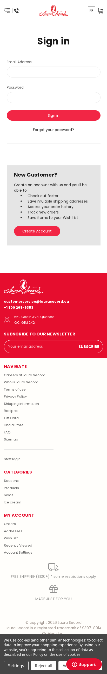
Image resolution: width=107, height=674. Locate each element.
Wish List (11, 538)
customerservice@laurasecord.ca (36, 301)
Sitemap (11, 439)
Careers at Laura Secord (24, 375)
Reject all (43, 666)
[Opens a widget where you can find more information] (84, 664)
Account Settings (18, 552)
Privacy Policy (15, 396)
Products (11, 487)
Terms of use (15, 389)
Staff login (12, 459)
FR (91, 10)
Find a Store (14, 425)
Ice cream (12, 502)
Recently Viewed (18, 545)
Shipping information (21, 403)
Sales (8, 494)
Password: (15, 87)
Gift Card (11, 418)
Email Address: (19, 61)
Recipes (11, 410)
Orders (10, 523)
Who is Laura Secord (21, 382)
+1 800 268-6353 (18, 307)
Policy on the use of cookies (57, 654)
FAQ (7, 432)
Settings (16, 666)
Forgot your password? (53, 129)
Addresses (13, 531)
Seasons (11, 480)
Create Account (37, 231)
